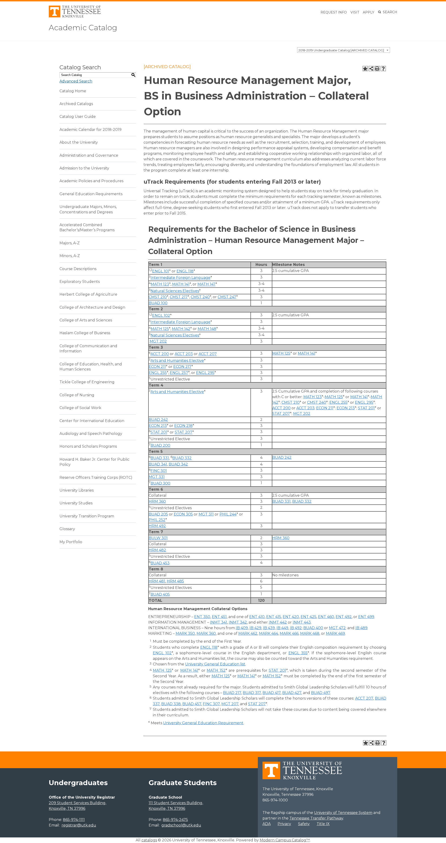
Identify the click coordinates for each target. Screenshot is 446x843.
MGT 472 (337, 628)
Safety (304, 824)
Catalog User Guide (77, 116)
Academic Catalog (83, 27)
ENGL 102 (161, 315)
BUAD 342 (178, 464)
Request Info (334, 12)
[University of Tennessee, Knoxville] (75, 16)
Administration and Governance (88, 155)
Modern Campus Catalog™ (285, 840)
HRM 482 (157, 550)
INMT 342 (238, 622)
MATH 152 (216, 670)
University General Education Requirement (203, 723)
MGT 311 (206, 514)
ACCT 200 (160, 354)
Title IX (323, 824)
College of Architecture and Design (92, 307)
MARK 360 (206, 633)
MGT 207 (229, 704)
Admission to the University (84, 168)
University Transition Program (86, 516)
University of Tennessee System (343, 812)
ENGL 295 (205, 372)
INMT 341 (218, 622)
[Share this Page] (371, 68)
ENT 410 (257, 617)
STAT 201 (366, 408)
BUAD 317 (252, 693)
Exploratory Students (79, 281)
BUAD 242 (158, 419)
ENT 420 (291, 617)
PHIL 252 (157, 520)
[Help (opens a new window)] (383, 68)
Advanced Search (75, 81)
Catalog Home (72, 91)
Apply (368, 12)
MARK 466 (289, 633)
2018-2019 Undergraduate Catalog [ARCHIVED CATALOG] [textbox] (341, 50)
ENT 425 (308, 617)
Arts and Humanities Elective (177, 360)
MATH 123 (160, 284)
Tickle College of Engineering (87, 382)
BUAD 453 (160, 563)
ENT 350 (202, 617)
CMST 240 (200, 297)
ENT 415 (273, 617)
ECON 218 (183, 425)
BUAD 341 (158, 464)
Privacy (284, 824)
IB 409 (242, 628)
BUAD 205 (158, 514)
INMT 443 (302, 622)
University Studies (75, 503)
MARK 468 (309, 633)
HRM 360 (157, 501)
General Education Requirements (90, 194)
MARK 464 (268, 633)
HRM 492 (157, 526)
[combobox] (343, 50)
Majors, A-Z (69, 243)
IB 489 (361, 628)
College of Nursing (76, 395)
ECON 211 (157, 366)
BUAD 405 (160, 594)
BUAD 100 (158, 303)
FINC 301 (159, 471)
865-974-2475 (175, 819)
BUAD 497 (320, 693)
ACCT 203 (184, 354)
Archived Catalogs (76, 104)
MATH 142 (181, 329)
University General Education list (215, 664)
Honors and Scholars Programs (88, 446)
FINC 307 (211, 704)
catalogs (149, 840)
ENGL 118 (185, 271)
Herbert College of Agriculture (88, 294)
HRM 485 (175, 581)
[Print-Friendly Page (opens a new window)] (377, 68)
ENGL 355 (298, 653)
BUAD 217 (232, 693)
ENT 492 (344, 617)
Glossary (67, 529)
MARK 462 (247, 633)
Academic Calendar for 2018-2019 (90, 129)
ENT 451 (219, 617)
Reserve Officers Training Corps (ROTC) (95, 477)
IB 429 (255, 628)
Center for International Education (91, 421)
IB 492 (296, 628)
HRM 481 (157, 581)
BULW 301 (158, 538)
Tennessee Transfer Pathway (316, 818)
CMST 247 (227, 297)
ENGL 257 (179, 372)
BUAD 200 (160, 445)
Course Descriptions (77, 269)
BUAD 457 (191, 704)
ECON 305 (183, 514)
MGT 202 (158, 341)
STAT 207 (281, 413)
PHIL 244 (228, 514)
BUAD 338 (171, 704)
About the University (78, 142)
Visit (355, 12)
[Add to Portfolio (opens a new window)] (365, 68)
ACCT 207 (208, 354)
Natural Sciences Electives (175, 291)
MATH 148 (207, 329)
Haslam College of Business (84, 333)
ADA (266, 824)
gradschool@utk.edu (181, 825)
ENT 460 (326, 617)
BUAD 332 (182, 458)
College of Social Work (80, 408)
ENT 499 (366, 617)
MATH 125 (160, 329)
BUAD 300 (160, 483)
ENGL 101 (160, 271)
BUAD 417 (271, 693)
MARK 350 (185, 633)
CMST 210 (158, 297)
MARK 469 (335, 633)
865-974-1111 (74, 819)
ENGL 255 (158, 372)
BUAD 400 (313, 628)
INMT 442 (278, 622)
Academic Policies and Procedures (91, 181)
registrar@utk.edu (79, 825)
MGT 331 (157, 477)
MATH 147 (206, 284)
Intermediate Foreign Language (180, 277)
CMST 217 (179, 297)
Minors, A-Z (69, 256)
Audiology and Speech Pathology (90, 433)
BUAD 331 (160, 458)
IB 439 (269, 628)
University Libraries (76, 490)
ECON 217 (182, 366)
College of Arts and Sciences (85, 320)
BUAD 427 (291, 693)
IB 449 (282, 628)
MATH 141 (181, 284)
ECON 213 (346, 408)
